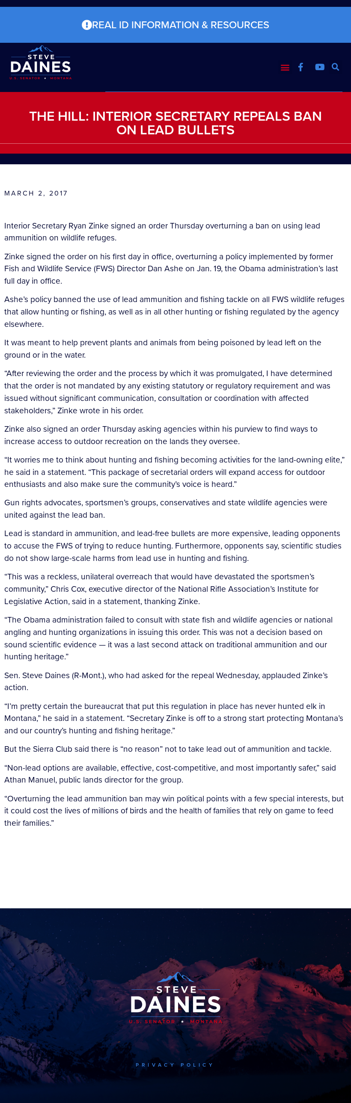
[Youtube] (320, 67)
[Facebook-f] (300, 67)
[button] (285, 67)
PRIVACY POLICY (175, 1065)
